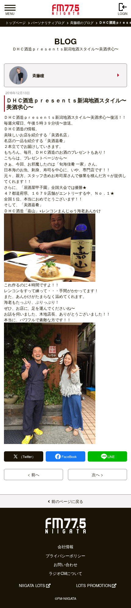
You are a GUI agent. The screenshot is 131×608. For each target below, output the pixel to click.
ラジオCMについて (65, 573)
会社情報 (65, 546)
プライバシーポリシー (65, 555)
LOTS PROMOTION (93, 585)
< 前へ (33, 474)
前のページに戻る (67, 501)
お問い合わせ (65, 564)
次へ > (97, 474)
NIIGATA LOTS (32, 585)
